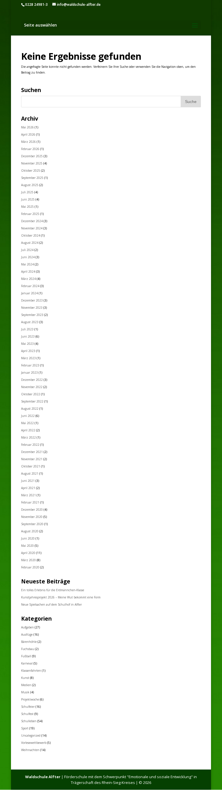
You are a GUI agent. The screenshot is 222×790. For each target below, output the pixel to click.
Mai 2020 (27, 546)
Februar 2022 (30, 445)
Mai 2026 (27, 127)
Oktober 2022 (30, 394)
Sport (24, 728)
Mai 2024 (27, 264)
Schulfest (27, 714)
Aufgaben (27, 627)
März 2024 (28, 279)
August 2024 (29, 243)
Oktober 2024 (30, 235)
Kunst (25, 678)
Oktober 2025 (30, 171)
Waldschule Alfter (42, 776)
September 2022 (32, 401)
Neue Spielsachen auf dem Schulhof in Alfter (51, 604)
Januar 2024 (29, 293)
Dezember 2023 (32, 300)
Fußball (26, 656)
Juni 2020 (28, 538)
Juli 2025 (27, 192)
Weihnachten (30, 750)
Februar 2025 (30, 214)
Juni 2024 (28, 257)
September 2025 (32, 178)
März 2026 (28, 142)
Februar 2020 (30, 567)
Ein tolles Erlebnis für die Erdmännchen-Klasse (52, 590)
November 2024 (31, 228)
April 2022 (28, 430)
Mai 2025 (27, 207)
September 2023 (32, 315)
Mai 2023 (27, 344)
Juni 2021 (28, 481)
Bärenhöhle (29, 642)
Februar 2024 (30, 286)
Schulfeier (28, 707)
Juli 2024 (27, 250)
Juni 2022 (28, 416)
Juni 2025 (28, 199)
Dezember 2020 (32, 510)
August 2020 (29, 531)
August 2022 (29, 409)
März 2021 (28, 495)
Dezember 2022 (32, 380)
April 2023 (28, 351)
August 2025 (29, 185)
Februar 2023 (30, 365)
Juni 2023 (28, 336)
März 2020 (28, 560)
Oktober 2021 (30, 466)
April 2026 (28, 134)
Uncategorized (30, 735)
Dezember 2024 (32, 221)
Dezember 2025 (32, 156)
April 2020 (28, 553)
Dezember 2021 (32, 452)
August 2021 (29, 473)
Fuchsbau (27, 649)
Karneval (27, 663)
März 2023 (28, 358)
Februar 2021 (30, 502)
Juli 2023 (27, 329)
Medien (26, 685)
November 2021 (31, 459)
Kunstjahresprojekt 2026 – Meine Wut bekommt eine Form (61, 597)
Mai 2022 (27, 423)
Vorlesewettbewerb (33, 743)
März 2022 (28, 437)
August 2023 (29, 322)
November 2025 (31, 163)
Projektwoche (30, 699)
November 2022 (31, 387)
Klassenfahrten (31, 671)
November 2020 (31, 517)
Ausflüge (27, 634)
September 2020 (32, 524)
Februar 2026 (30, 149)
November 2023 (31, 308)
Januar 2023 (29, 372)
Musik (25, 692)
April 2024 (28, 271)
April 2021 (28, 488)
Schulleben (28, 721)
